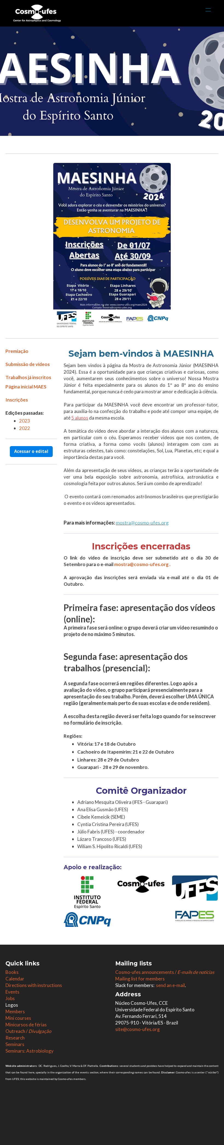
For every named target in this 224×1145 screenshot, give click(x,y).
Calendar (14, 979)
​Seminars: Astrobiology (29, 1051)
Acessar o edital (31, 451)
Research (15, 1038)
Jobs (10, 998)
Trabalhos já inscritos (28, 377)
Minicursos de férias (26, 1024)
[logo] (37, 13)
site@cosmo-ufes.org (137, 1029)
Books (12, 972)
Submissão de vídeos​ (27, 364)
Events (12, 992)
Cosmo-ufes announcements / (164, 972)
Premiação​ (16, 351)
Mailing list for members (140, 979)
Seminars (14, 1044)
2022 (24, 428)
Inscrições (16, 400)
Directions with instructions (33, 985)
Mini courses (18, 1018)
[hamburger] (208, 10)
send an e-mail (170, 985)
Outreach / (28, 1031)
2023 (24, 421)
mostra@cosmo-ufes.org (141, 564)
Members (15, 1011)
